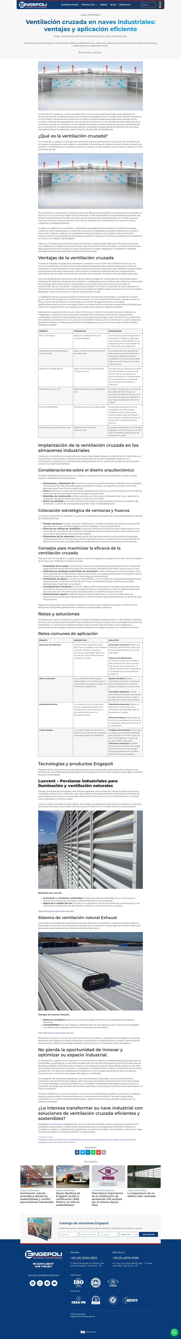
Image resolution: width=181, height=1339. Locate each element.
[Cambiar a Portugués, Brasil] (160, 2)
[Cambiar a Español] (160, 7)
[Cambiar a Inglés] (160, 5)
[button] (77, 1152)
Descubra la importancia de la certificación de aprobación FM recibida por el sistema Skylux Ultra (107, 1199)
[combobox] (148, 4)
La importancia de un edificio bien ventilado (141, 1195)
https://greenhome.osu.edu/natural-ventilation (56, 1142)
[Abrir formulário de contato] (174, 1332)
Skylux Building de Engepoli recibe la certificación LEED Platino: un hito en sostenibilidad (68, 1199)
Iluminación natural (103, 1190)
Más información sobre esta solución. (56, 911)
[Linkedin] (33, 1283)
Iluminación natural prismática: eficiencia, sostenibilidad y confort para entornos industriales (36, 1198)
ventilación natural (115, 36)
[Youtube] (54, 1283)
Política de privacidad (77, 1314)
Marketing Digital (91, 1332)
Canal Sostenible (90, 15)
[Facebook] (47, 1283)
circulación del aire (125, 516)
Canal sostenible (63, 36)
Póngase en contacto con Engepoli (55, 1124)
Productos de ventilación (88, 36)
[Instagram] (40, 1283)
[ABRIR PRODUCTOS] (96, 4)
